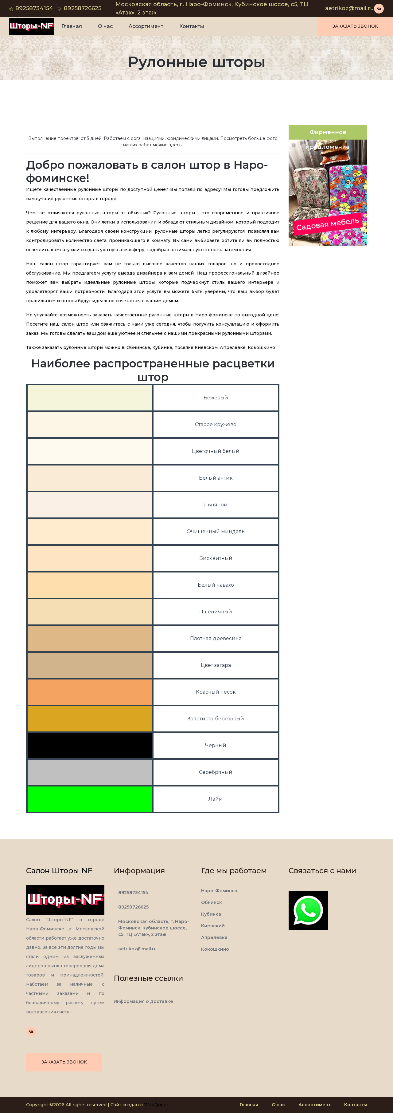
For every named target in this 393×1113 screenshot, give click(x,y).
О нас (105, 26)
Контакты (191, 26)
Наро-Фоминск (219, 890)
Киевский (213, 926)
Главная (71, 26)
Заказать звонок (355, 26)
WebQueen (156, 1104)
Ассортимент (146, 26)
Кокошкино (215, 949)
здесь (175, 145)
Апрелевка (214, 937)
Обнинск (211, 902)
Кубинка (211, 914)
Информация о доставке (143, 1001)
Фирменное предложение (328, 134)
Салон (59, 870)
